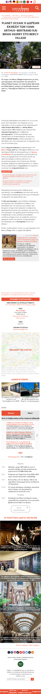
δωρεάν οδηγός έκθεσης (31, 374)
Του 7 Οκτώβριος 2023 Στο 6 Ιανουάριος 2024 (20, 305)
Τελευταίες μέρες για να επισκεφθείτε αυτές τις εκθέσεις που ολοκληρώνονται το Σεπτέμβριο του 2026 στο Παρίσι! (20, 547)
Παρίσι (3, 375)
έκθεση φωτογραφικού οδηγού (18, 372)
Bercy (3, 150)
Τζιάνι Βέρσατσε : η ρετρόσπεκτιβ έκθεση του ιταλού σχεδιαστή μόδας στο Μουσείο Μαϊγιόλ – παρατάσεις (19, 443)
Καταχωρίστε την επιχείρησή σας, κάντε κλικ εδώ (18, 293)
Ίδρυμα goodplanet (7, 370)
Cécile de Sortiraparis (11, 73)
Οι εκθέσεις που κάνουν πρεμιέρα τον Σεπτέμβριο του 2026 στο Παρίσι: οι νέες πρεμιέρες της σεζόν (21, 639)
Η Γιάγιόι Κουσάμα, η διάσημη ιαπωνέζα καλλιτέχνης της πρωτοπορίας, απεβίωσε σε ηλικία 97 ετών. (23, 489)
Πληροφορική (13, 457)
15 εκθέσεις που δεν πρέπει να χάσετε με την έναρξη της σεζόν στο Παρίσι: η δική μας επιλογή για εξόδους (20, 609)
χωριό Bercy (32, 368)
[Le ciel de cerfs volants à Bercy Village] (20, 55)
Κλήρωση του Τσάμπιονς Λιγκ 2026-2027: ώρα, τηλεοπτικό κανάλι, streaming (23, 475)
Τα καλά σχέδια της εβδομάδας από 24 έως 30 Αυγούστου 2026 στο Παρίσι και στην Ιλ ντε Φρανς (19, 176)
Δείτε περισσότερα (19, 508)
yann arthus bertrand (20, 368)
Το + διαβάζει (27, 457)
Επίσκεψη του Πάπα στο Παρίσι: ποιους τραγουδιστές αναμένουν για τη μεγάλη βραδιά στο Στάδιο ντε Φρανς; (23, 500)
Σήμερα (11, 413)
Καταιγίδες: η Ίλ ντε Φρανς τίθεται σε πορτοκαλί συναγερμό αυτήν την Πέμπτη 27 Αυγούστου (23, 482)
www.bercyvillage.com (20, 329)
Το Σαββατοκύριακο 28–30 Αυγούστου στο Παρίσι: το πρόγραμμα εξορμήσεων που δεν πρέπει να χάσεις (30, 399)
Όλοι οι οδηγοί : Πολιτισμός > (28, 645)
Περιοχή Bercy (17, 374)
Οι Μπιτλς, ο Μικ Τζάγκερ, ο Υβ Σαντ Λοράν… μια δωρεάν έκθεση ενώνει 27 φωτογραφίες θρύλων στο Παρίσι (19, 434)
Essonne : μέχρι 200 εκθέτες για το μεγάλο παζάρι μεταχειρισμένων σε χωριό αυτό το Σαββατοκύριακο (22, 469)
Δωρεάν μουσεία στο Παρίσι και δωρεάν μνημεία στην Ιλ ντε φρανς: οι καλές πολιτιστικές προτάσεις (17, 182)
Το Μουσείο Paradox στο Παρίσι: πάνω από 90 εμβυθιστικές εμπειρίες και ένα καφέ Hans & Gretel (20, 424)
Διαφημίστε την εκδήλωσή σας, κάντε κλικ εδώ (17, 295)
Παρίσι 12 (18, 370)
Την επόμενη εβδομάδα (30, 418)
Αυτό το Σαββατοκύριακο (11, 418)
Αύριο (30, 413)
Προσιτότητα (20, 318)
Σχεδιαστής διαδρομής (20, 316)
